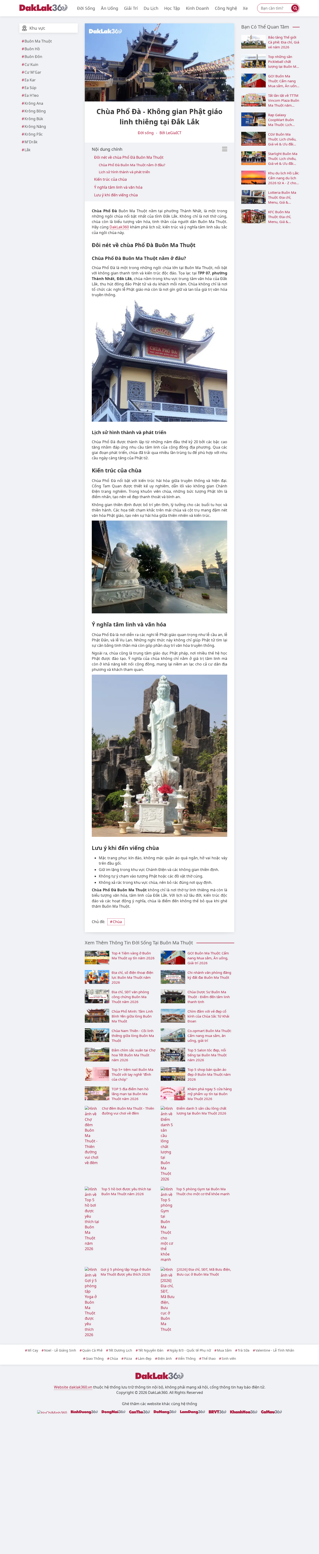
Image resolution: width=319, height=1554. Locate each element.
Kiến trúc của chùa (110, 179)
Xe (245, 8)
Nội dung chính (107, 149)
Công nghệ (226, 8)
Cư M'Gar (33, 72)
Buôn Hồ (32, 48)
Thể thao (209, 1358)
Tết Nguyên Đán (150, 1350)
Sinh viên (229, 1358)
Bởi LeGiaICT (170, 132)
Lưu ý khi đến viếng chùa (116, 195)
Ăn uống (109, 8)
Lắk (28, 149)
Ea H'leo (32, 95)
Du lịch (151, 8)
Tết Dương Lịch (120, 1350)
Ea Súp (30, 87)
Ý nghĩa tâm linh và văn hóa (118, 187)
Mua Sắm (224, 1350)
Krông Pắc (34, 134)
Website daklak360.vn (73, 1387)
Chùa (117, 921)
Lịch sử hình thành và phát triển (124, 171)
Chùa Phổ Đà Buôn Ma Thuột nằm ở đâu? (132, 164)
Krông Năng (35, 126)
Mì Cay (33, 1350)
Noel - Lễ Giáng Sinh (60, 1350)
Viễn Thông (187, 1358)
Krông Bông (35, 111)
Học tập (172, 8)
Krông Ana (34, 103)
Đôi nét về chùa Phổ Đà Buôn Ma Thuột (128, 157)
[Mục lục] (224, 149)
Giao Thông (95, 1358)
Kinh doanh (197, 8)
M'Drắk (31, 141)
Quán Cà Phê (92, 1350)
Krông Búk (34, 118)
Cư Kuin (31, 64)
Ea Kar (30, 80)
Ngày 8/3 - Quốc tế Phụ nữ (190, 1350)
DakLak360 (119, 227)
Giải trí (131, 8)
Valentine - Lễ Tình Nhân (274, 1350)
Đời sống (86, 8)
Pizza (128, 1358)
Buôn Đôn (33, 56)
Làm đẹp (145, 1358)
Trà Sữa (243, 1350)
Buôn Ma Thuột (38, 41)
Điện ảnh (165, 1358)
